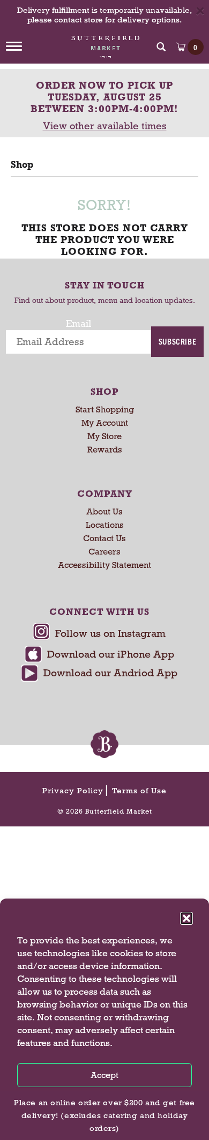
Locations (105, 525)
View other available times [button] (105, 126)
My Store (104, 436)
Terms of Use (139, 790)
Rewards (104, 449)
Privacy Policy (72, 790)
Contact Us (104, 538)
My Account (104, 423)
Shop (22, 164)
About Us (104, 511)
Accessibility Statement (104, 565)
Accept (104, 1075)
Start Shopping (105, 409)
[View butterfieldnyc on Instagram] (99, 634)
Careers (104, 551)
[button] (186, 918)
